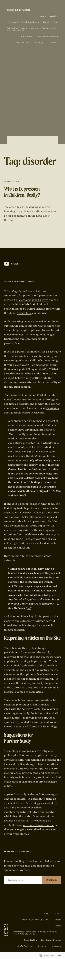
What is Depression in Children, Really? (22, 193)
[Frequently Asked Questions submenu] (38, 22)
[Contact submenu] (57, 42)
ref (23, 495)
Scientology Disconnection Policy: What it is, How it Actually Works (31, 29)
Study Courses (21, 43)
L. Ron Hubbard (40, 704)
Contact (52, 43)
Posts (55, 22)
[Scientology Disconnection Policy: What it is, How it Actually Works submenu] (57, 29)
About (43, 16)
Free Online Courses (48, 36)
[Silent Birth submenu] (33, 36)
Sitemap (39, 43)
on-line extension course (38, 825)
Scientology (24, 313)
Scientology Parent (18, 10)
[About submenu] (57, 16)
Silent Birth (26, 36)
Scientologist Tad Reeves (33, 300)
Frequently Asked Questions (23, 22)
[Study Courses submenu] (30, 42)
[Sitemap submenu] (44, 42)
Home (46, 22)
